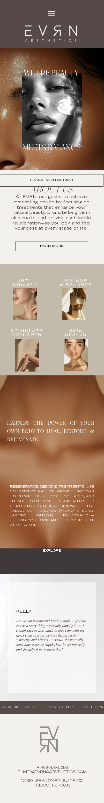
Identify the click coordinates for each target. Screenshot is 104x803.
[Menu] (52, 14)
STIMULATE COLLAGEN (26, 332)
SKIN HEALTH (76, 332)
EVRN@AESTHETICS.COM (60, 772)
